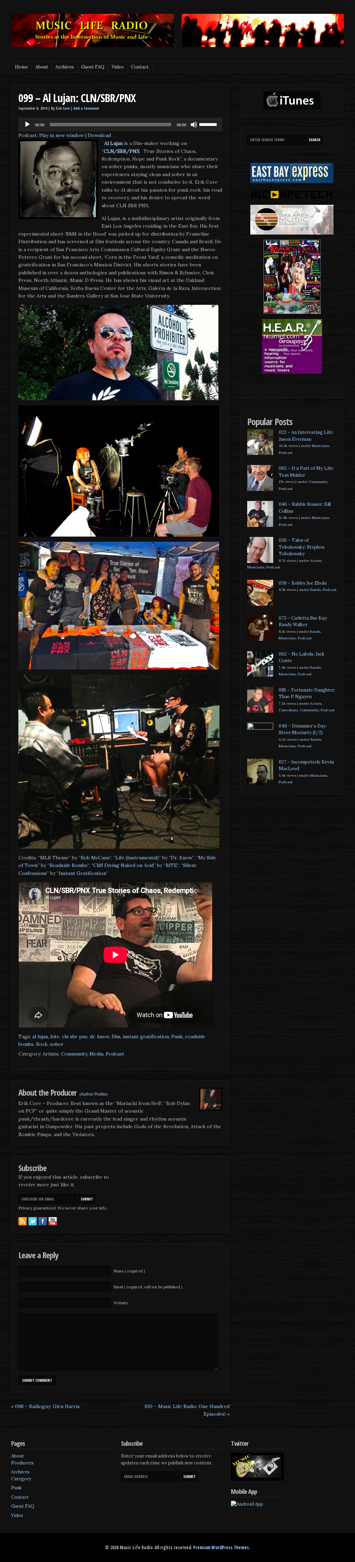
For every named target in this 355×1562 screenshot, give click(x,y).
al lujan (40, 1036)
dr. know (99, 1036)
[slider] (209, 124)
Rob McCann (95, 858)
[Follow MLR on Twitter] (32, 1221)
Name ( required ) (129, 1271)
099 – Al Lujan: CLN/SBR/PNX (77, 97)
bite (55, 1036)
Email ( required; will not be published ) (148, 1287)
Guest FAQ (92, 67)
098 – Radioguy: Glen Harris (47, 1406)
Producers (22, 1463)
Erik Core (63, 108)
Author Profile (93, 1094)
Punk (177, 1036)
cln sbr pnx (74, 1036)
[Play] (27, 124)
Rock (41, 1044)
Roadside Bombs (68, 865)
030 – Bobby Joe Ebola (303, 583)
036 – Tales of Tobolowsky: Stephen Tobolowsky (301, 547)
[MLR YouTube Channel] (53, 1221)
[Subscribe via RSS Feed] (22, 1221)
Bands (315, 589)
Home (21, 67)
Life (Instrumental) (137, 858)
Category (21, 1479)
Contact (140, 67)
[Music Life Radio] (92, 45)
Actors (315, 560)
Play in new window (61, 135)
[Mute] (193, 124)
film (116, 1036)
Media (96, 1054)
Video (118, 67)
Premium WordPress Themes (221, 1547)
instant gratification (146, 1036)
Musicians (320, 446)
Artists (51, 1054)
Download (99, 135)
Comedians (288, 710)
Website (121, 1302)
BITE (171, 865)
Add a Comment (86, 108)
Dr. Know (181, 858)
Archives (64, 67)
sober (56, 1044)
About (41, 67)
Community (74, 1054)
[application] (120, 124)
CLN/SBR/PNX (122, 151)
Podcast (115, 1054)
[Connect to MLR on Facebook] (42, 1221)
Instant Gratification (82, 873)
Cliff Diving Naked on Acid (123, 865)
